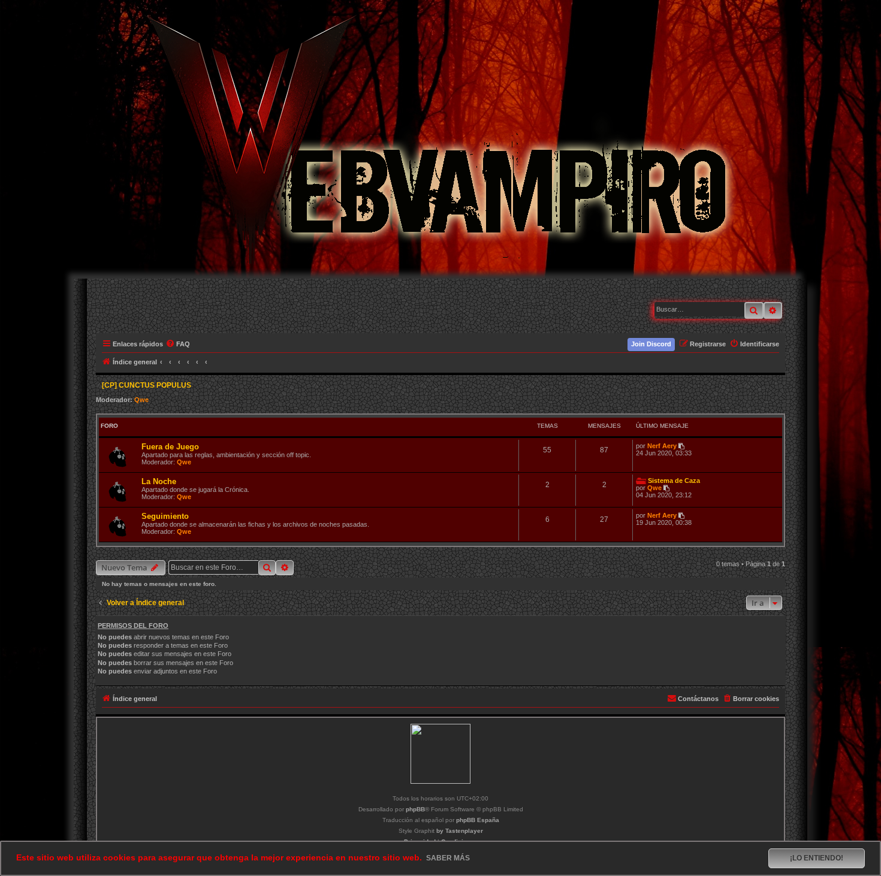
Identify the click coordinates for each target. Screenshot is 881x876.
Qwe (141, 399)
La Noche (158, 481)
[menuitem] (178, 344)
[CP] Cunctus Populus (146, 385)
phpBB (415, 809)
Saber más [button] (448, 858)
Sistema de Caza (674, 480)
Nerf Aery (662, 445)
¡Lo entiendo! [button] (816, 858)
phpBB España (477, 820)
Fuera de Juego (170, 446)
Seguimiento (165, 516)
